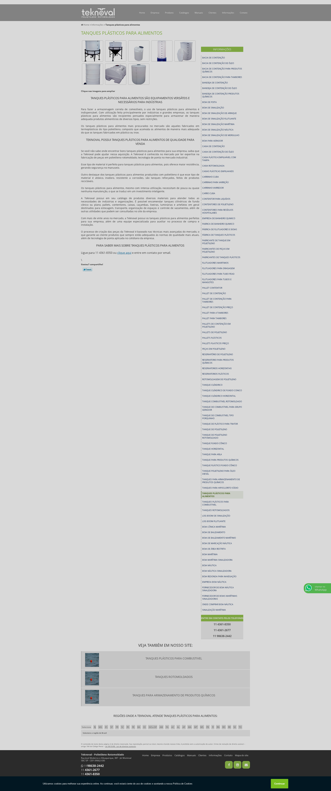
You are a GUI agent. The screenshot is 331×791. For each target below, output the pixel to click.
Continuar (279, 783)
